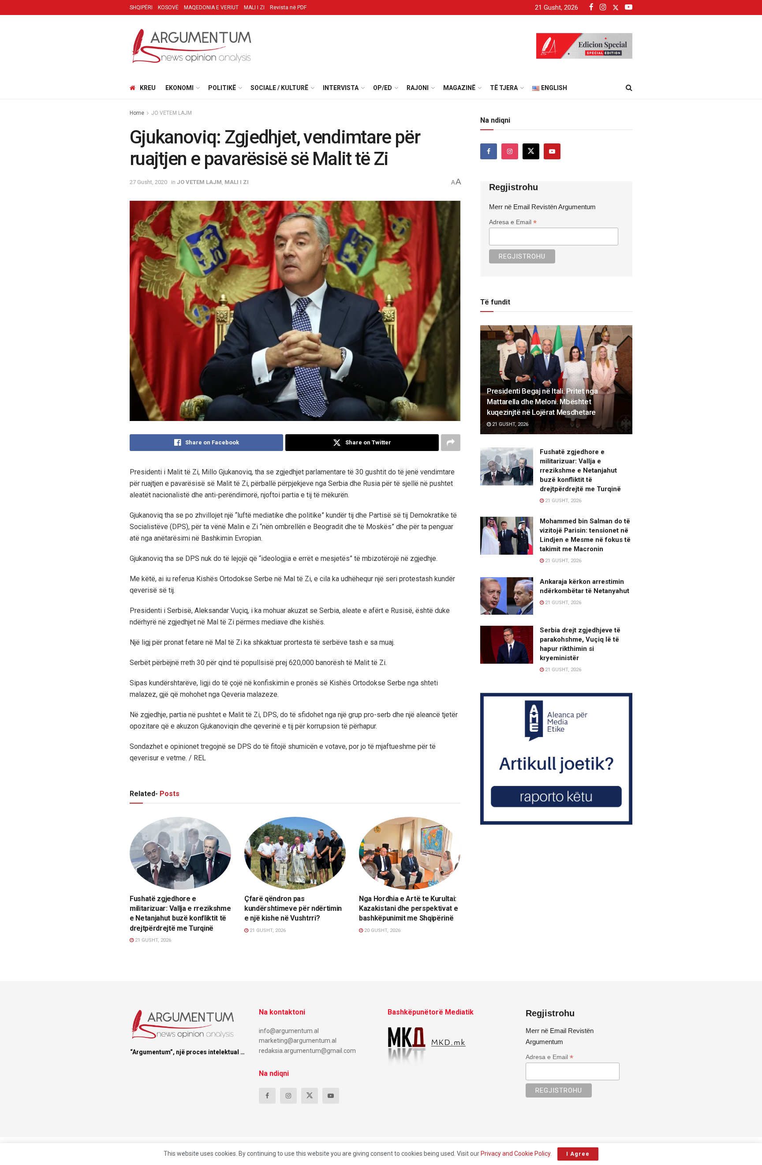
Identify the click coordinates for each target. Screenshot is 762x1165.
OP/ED (382, 87)
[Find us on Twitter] (531, 151)
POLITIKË (222, 87)
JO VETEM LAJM (171, 113)
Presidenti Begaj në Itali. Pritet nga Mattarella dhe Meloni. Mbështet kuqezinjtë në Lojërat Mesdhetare (542, 402)
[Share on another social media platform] (450, 442)
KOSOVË (168, 7)
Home (137, 113)
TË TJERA (504, 87)
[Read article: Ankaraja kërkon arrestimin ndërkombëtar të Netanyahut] (506, 596)
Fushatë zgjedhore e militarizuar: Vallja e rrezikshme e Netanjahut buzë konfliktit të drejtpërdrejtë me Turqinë (580, 470)
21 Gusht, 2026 (152, 940)
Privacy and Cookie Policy (515, 1153)
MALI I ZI (254, 7)
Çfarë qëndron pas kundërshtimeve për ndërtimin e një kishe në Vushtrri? (293, 908)
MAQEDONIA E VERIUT (211, 7)
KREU (148, 87)
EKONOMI (179, 87)
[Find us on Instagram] (509, 151)
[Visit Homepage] (191, 46)
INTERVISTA (341, 87)
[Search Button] (629, 88)
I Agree (578, 1153)
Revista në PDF (288, 7)
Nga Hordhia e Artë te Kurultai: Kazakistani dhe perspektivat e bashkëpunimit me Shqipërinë (408, 908)
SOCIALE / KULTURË (279, 87)
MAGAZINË (459, 87)
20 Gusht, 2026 (381, 930)
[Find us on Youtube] (552, 151)
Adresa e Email (513, 222)
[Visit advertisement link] (556, 759)
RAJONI (418, 87)
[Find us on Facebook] (488, 151)
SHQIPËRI (141, 7)
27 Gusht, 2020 (148, 182)
